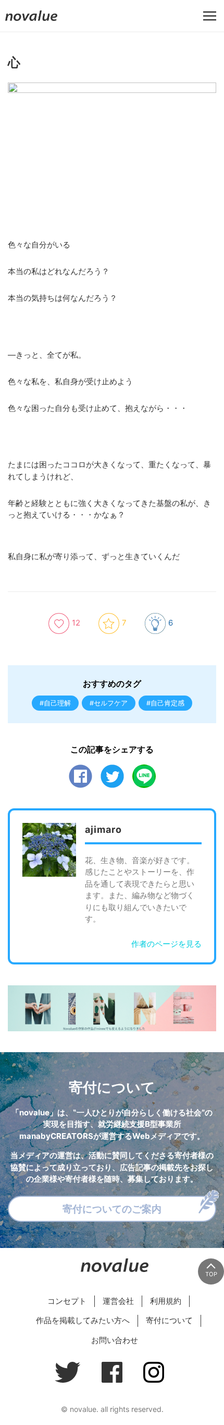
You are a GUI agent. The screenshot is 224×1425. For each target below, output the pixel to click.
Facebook (80, 776)
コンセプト (66, 1301)
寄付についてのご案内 (112, 1209)
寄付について (169, 1320)
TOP (211, 1274)
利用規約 (165, 1301)
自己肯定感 (167, 703)
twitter (112, 776)
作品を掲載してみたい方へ (83, 1320)
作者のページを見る (166, 944)
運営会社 (118, 1301)
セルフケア (111, 703)
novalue (31, 20)
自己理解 (57, 703)
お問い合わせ (114, 1340)
